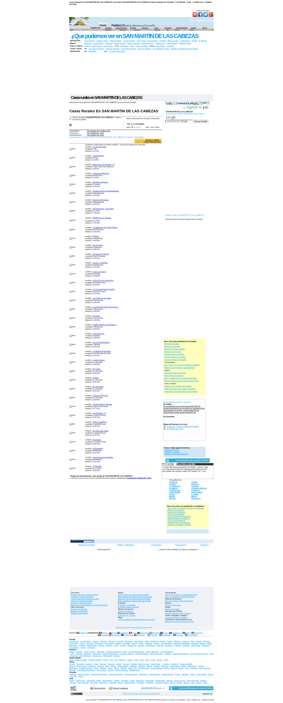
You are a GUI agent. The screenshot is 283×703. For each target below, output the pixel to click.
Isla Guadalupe (167, 652)
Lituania (95, 641)
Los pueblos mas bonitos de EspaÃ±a (89, 30)
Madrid (172, 496)
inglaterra (185, 641)
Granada (167, 654)
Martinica (74, 656)
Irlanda (199, 641)
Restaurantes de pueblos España (84, 595)
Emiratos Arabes (95, 660)
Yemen (113, 666)
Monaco (103, 641)
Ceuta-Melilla (174, 492)
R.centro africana (86, 668)
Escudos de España (79, 609)
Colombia (124, 633)
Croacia (90, 643)
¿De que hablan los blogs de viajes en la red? (136, 620)
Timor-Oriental (83, 683)
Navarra (172, 499)
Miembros (205, 545)
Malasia (203, 681)
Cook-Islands (201, 674)
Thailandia (90, 681)
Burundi (174, 668)
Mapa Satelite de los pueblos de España (180, 378)
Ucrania (194, 643)
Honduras (116, 635)
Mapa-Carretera (133, 43)
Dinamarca (98, 643)
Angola (72, 664)
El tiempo (115, 30)
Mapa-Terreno (148, 43)
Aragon (194, 482)
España (108, 28)
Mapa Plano (98, 43)
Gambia (156, 666)
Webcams (93, 51)
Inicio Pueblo (89, 41)
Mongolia (140, 681)
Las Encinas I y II (99, 413)
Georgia (82, 645)
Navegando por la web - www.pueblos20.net (181, 410)
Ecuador (104, 635)
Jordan (106, 660)
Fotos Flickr (108, 46)
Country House (98, 360)
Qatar (71, 660)
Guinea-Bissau (157, 668)
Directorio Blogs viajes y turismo (178, 613)
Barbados (97, 654)
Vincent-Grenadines (137, 652)
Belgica (177, 641)
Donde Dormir (115, 41)
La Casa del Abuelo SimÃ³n (103, 289)
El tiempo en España (172, 352)
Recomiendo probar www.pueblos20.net (179, 412)
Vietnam (72, 683)
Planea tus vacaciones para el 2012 (179, 622)
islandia (178, 645)
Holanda (148, 643)
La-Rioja (194, 494)
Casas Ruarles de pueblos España (85, 599)
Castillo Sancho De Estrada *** (104, 325)
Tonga (80, 676)
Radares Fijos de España (174, 349)
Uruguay (154, 635)
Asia (156, 28)
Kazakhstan (74, 641)
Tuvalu (177, 674)
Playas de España (171, 344)
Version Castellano (120, 688)
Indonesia (103, 683)
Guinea (126, 664)
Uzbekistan (149, 681)
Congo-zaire (174, 666)
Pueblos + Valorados (125, 545)
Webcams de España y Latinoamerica (179, 368)
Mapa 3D (88, 43)
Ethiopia (164, 666)
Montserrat (107, 656)
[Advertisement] (141, 73)
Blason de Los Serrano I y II (103, 165)
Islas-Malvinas (85, 656)
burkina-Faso (143, 664)
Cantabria (173, 488)
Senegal (103, 664)
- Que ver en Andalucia (176, 521)
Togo (107, 666)
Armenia (160, 645)
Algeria (119, 664)
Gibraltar (186, 645)
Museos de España (172, 346)
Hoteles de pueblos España (82, 597)
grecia (141, 643)
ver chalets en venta (161, 49)
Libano (130, 660)
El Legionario (97, 387)
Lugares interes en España (175, 360)
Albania (163, 641)
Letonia (123, 645)
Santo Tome (132, 668)
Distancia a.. (160, 43)
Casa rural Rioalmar (100, 173)
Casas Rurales (129, 41)
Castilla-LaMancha (199, 488)
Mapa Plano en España (173, 376)
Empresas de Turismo (126, 615)
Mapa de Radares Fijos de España (179, 601)
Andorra (202, 643)
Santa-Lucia (97, 656)
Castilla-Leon (174, 490)
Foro (132, 46)
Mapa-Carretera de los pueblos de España (181, 381)
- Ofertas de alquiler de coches (176, 454)
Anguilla (116, 656)
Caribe (193, 28)
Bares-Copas (173, 41)
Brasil (87, 652)
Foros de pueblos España (81, 603)
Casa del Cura (98, 334)
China (132, 681)
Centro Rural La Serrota (102, 404)
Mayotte (72, 670)
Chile (114, 633)
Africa (204, 28)
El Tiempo (203, 41)
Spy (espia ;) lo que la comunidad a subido (181, 365)
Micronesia (143, 674)
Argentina (156, 633)
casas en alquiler (112, 49)
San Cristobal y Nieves (199, 654)
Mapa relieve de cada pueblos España (133, 595)
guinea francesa (121, 670)
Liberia (72, 666)
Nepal (120, 683)
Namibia (133, 666)
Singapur (124, 681)
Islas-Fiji (73, 676)
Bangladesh (107, 681)
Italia (193, 641)
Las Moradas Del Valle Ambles (104, 228)
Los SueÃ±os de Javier (101, 298)
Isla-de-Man (196, 645)
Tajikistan (150, 683)
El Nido (95, 378)
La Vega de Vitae (99, 147)
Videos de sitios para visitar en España (180, 389)
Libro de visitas (142, 46)
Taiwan (117, 681)
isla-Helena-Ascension (86, 670)
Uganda (100, 666)
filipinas (170, 681)
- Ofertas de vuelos (171, 450)
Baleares (195, 484)
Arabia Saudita (81, 660)
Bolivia (188, 633)
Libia (187, 668)
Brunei (160, 660)
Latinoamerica (121, 28)
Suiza (147, 641)
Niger (96, 668)
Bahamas (88, 654)
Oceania (168, 28)
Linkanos (170, 46)
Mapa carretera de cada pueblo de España (135, 597)
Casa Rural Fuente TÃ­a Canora (105, 307)
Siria (142, 660)
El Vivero (96, 316)
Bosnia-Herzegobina (181, 643)
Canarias (195, 486)
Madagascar (135, 670)
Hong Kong (80, 681)
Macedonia (131, 645)
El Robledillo (97, 449)
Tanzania (92, 666)
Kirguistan (140, 683)
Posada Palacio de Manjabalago (105, 191)
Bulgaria (206, 641)
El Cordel (96, 369)
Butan (98, 681)
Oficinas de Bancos (125, 611)
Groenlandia (92, 645)
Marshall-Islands (131, 674)
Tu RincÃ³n (97, 466)
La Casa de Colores (100, 254)
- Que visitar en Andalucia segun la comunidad (185, 508)
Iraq (116, 660)
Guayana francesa (113, 652)
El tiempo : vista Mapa (126, 605)
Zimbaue (141, 666)
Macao (179, 683)
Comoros (194, 668)
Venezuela (144, 633)
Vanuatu (185, 674)
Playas (172, 30)
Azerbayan (169, 645)
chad (96, 664)
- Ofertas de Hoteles (172, 452)
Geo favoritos (152, 41)
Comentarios (156, 545)
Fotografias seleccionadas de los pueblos (181, 392)
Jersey (83, 648)
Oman (153, 660)
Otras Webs (160, 46)
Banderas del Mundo (79, 613)
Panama (180, 635)
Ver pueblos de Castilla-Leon (98, 131)
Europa (133, 28)
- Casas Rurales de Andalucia (179, 517)
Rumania (129, 641)
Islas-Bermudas (156, 654)
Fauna (194, 41)
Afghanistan (160, 681)
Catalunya (195, 490)
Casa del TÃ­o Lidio (100, 396)
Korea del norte (192, 681)
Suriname (101, 652)
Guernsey (91, 648)
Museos (163, 30)
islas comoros (204, 668)
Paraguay (141, 635)
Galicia (172, 494)
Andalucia (173, 482)
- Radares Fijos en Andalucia (178, 523)
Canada (79, 652)
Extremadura (196, 492)
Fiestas (163, 41)
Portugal (120, 641)
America (145, 28)
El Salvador (193, 635)
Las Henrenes (98, 156)
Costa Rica (198, 633)
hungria (156, 643)
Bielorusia (73, 645)
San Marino (138, 641)
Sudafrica (174, 664)
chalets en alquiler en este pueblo (184, 49)
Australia (72, 674)
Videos (87, 46)
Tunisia (111, 670)
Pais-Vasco (196, 499)
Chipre (82, 643)
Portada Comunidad (86, 545)
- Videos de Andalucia (175, 514)
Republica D (177, 633)
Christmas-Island (162, 683)
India (205, 683)
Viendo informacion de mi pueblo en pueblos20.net (183, 408)
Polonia (101, 645)
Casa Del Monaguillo (101, 342)
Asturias (172, 484)
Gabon (149, 666)
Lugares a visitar (147, 30)
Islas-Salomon (155, 674)
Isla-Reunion (144, 668)
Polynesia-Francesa (99, 674)
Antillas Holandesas (110, 654)
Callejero (130, 30)
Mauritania (73, 668)
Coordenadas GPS (117, 51)
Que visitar (141, 41)
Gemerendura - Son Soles (103, 209)
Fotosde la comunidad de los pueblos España (89, 605)
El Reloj (95, 236)
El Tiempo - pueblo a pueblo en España (183, 426)
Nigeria (103, 668)
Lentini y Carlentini (100, 263)
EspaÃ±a (83, 633)
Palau (192, 674)
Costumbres (185, 41)
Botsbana (80, 664)
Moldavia (205, 645)
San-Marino (150, 645)
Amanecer (96, 440)
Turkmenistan (129, 683)
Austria (170, 641)
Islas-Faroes (74, 648)
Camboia (112, 683)
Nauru (210, 674)
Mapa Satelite (120, 43)
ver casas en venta (96, 49)
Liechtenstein (85, 641)
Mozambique (123, 666)
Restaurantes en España (174, 354)
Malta (209, 643)
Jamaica (79, 654)
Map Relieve (172, 43)
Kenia (110, 668)
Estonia (118, 643)
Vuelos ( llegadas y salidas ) (176, 617)
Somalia (111, 664)
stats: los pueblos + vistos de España (180, 597)
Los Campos (97, 245)
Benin (181, 668)
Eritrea (166, 668)
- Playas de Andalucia (175, 510)
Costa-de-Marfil (186, 664)
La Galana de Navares (101, 351)
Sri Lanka (94, 683)
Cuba (165, 633)
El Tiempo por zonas (175, 429)
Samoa (199, 683)
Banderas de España (79, 611)
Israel (136, 660)
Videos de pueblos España (82, 601)
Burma (172, 683)
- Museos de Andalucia (176, 512)
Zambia (201, 666)
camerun (89, 664)
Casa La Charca (99, 272)
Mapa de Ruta (185, 43)
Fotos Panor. (97, 46)
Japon (71, 681)
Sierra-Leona (81, 666)
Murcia (194, 496)
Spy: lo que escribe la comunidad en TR (181, 595)
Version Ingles (100, 688)
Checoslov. (73, 643)
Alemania (154, 641)
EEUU (71, 652)
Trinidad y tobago (127, 654)
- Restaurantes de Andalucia (178, 519)
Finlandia (126, 643)
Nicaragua (129, 635)
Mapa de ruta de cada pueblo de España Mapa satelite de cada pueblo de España (134, 600)
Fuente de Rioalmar (100, 200)
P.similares (124, 46)
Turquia (109, 645)
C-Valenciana (174, 486)
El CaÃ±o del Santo (100, 431)
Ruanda (133, 664)
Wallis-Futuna (167, 674)
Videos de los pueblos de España (177, 386)
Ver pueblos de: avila (95, 133)
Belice (92, 652)
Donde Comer (102, 41)
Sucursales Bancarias (202, 30)
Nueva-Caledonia (115, 674)
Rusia (116, 645)
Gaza (147, 660)
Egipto (116, 668)
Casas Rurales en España (175, 357)
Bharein (122, 660)
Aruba (124, 652)
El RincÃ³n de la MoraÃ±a (102, 281)
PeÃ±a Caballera (99, 422)
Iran (111, 660)
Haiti (212, 654)
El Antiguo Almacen (100, 182)
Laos (193, 683)
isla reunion (101, 670)
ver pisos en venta (128, 49)
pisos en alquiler (144, 49)
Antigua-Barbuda (142, 654)
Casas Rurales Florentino (102, 457)
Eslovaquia (109, 643)
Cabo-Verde (155, 664)
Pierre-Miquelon (152, 652)
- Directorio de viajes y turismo (179, 525)
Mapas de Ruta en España (175, 373)
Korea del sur (179, 681)
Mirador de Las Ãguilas (101, 218)
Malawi (123, 668)
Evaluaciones (180, 545)
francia (134, 643)
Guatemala (167, 635)
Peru (134, 633)
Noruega (111, 641)
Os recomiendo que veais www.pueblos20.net (181, 406)
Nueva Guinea (83, 674)
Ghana (183, 666)
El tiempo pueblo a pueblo (128, 607)
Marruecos (192, 666)
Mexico (105, 633)
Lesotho (166, 664)
